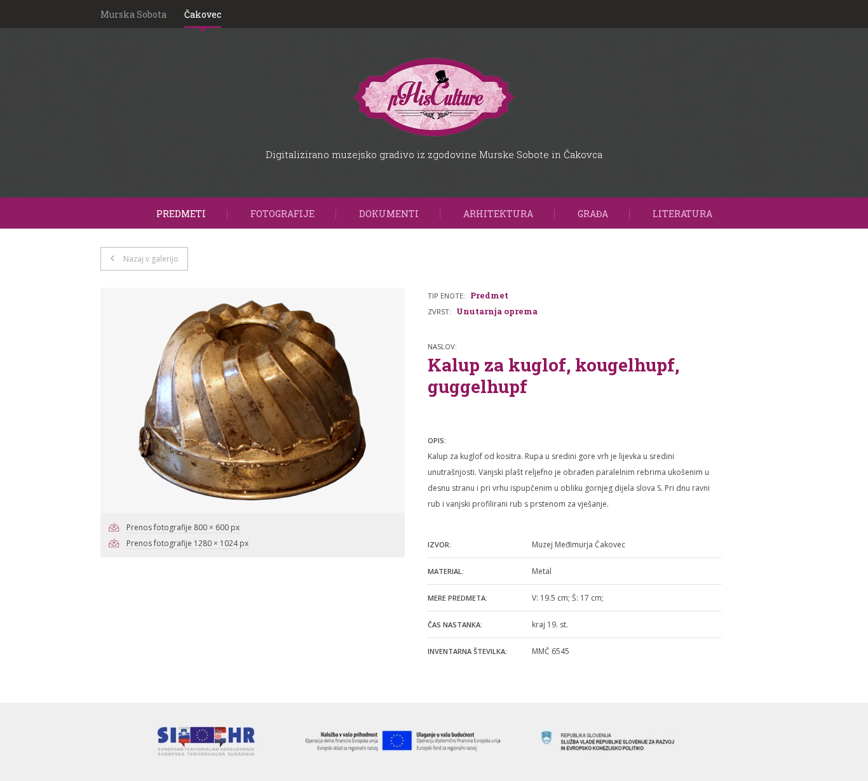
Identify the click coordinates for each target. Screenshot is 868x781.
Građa (593, 214)
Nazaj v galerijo (151, 258)
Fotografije (282, 214)
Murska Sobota (133, 14)
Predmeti (181, 214)
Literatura (682, 214)
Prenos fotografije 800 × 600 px (183, 527)
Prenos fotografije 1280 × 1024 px (187, 543)
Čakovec (202, 14)
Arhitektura (498, 214)
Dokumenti (389, 214)
